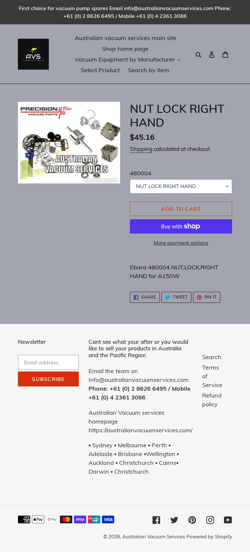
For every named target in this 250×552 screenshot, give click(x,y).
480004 (140, 173)
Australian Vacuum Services (153, 536)
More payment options (181, 242)
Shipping (141, 148)
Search (211, 357)
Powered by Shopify (209, 536)
